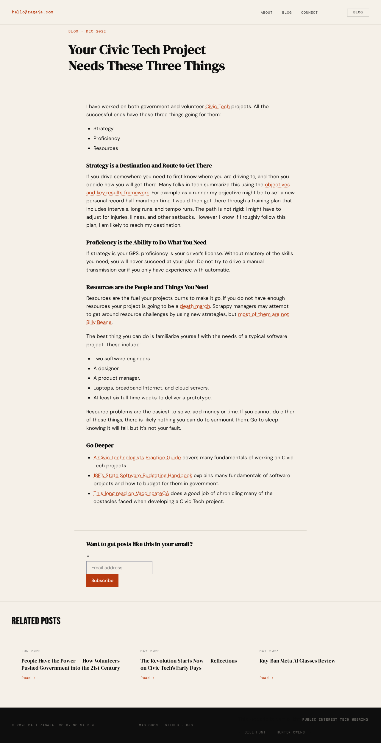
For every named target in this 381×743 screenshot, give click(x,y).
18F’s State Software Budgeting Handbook (142, 475)
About (267, 12)
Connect (309, 12)
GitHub (172, 725)
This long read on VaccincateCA (131, 493)
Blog (287, 12)
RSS (189, 725)
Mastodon (148, 725)
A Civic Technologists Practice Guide (137, 457)
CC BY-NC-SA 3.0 (76, 725)
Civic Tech (217, 106)
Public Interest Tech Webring (335, 719)
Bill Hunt (255, 732)
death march (195, 306)
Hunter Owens (291, 732)
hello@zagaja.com (32, 12)
